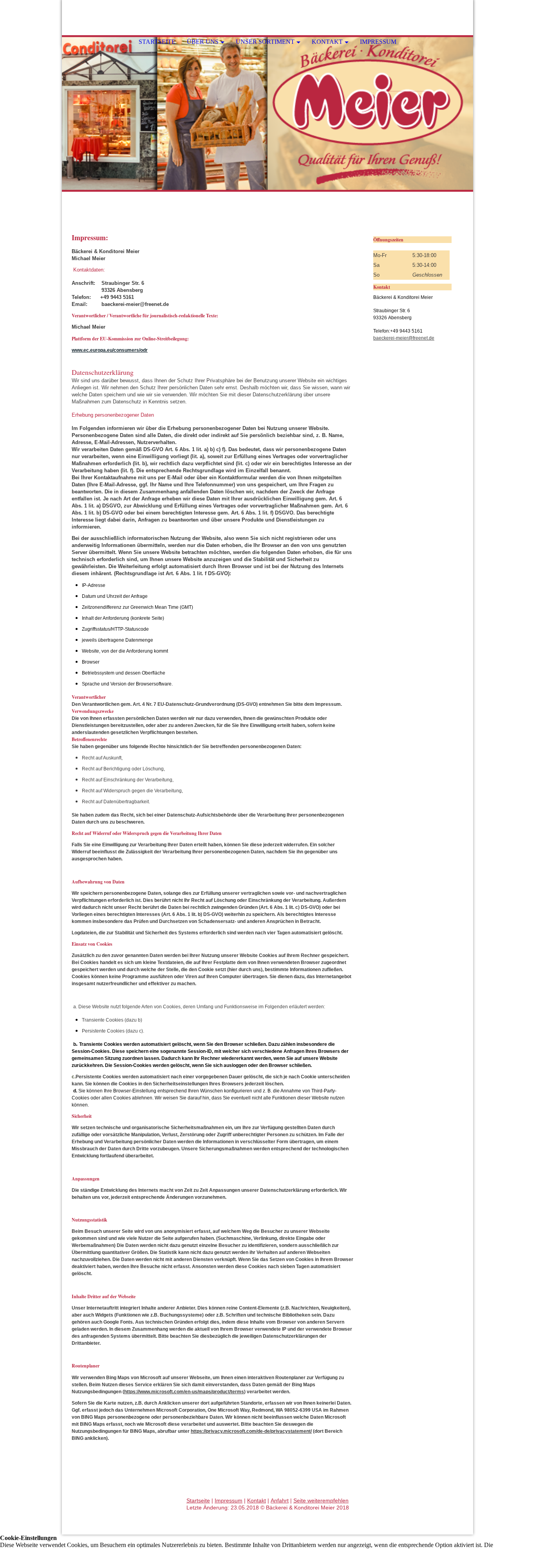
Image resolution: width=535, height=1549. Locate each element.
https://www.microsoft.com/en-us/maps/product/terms (184, 1391)
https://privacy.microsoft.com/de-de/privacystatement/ (251, 1431)
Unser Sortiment (265, 41)
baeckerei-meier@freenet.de (403, 338)
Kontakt (327, 41)
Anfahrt (280, 1500)
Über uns (203, 41)
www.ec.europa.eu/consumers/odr (110, 350)
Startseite (157, 41)
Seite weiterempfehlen (321, 1500)
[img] (267, 113)
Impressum (378, 41)
